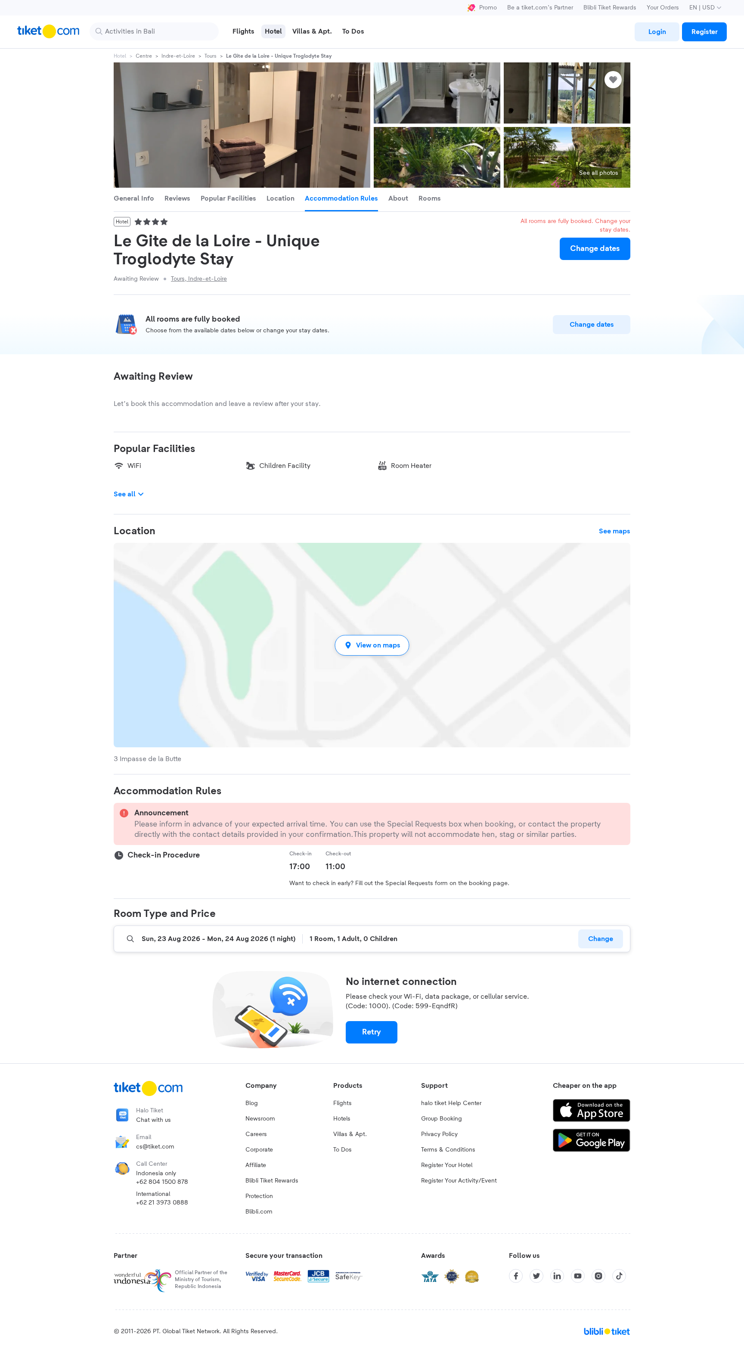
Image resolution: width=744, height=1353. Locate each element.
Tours (211, 56)
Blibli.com (259, 1212)
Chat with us (153, 1120)
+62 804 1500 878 (162, 1182)
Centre (144, 56)
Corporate (259, 1150)
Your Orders (663, 8)
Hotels (341, 1119)
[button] (372, 645)
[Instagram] (598, 1276)
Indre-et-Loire (178, 56)
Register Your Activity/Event (459, 1181)
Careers (256, 1134)
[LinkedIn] (557, 1276)
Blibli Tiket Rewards (609, 8)
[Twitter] (536, 1276)
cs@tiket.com (155, 1147)
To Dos (342, 1150)
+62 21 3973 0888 (162, 1203)
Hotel (120, 56)
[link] (657, 31)
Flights (342, 1103)
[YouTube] (578, 1276)
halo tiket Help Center (451, 1103)
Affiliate (255, 1165)
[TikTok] (619, 1276)
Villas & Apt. (350, 1134)
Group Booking (441, 1119)
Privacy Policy (439, 1134)
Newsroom (260, 1119)
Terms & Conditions (448, 1150)
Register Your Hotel (446, 1165)
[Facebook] (516, 1276)
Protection (259, 1196)
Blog (251, 1103)
